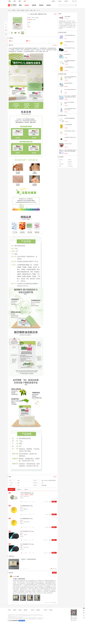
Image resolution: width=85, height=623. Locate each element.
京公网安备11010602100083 (12, 614)
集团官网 (53, 1)
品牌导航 (34, 5)
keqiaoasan (54, 568)
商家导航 (41, 5)
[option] (12, 32)
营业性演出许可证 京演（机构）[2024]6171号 (15, 615)
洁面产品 (27, 10)
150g (29, 26)
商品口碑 (26, 489)
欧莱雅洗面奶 (70, 161)
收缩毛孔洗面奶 (70, 166)
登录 (73, 1)
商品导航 (27, 5)
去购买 (54, 501)
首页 (9, 1)
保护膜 (37, 48)
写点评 (54, 572)
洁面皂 (31, 10)
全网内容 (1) (19, 489)
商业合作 (60, 1)
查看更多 (55, 476)
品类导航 (48, 5)
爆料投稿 (66, 1)
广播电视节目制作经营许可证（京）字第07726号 (15, 616)
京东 (50, 501)
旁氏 (59, 161)
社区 (20, 1)
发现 (9, 492)
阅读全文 (21, 497)
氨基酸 (16, 49)
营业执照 (41, 615)
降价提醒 (34, 19)
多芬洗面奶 (61, 159)
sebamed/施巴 (67, 16)
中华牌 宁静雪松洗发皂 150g (27, 493)
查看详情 (60, 28)
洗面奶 (60, 166)
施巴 (34, 10)
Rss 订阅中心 (74, 620)
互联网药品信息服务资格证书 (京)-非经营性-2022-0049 (31, 615)
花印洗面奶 (69, 159)
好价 (15, 1)
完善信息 (55, 45)
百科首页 (13, 10)
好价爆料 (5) (11, 489)
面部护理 (22, 10)
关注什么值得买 (74, 618)
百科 (25, 1)
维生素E (20, 49)
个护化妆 (18, 10)
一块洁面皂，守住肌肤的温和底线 (28, 559)
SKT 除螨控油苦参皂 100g (26, 505)
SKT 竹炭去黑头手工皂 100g (26, 531)
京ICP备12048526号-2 (38, 614)
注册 (75, 1)
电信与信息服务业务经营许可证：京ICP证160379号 (26, 614)
